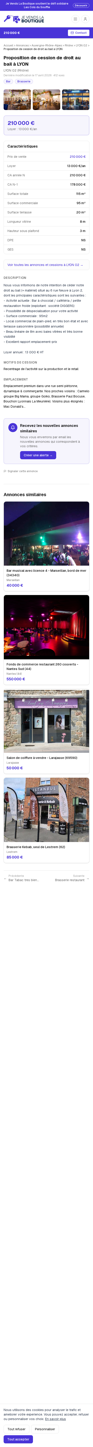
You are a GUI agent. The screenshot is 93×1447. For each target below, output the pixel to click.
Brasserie (23, 81)
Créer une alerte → (38, 455)
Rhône (69, 45)
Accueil (8, 45)
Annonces (22, 45)
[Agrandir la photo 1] (17, 99)
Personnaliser (45, 1429)
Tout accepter (18, 1439)
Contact (81, 33)
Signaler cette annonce (23, 471)
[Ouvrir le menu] (75, 19)
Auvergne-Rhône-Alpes (47, 45)
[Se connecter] (85, 19)
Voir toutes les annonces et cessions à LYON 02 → (45, 265)
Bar (8, 81)
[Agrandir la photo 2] (46, 99)
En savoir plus (55, 1419)
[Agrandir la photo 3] (75, 99)
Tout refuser (16, 1429)
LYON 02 (81, 45)
